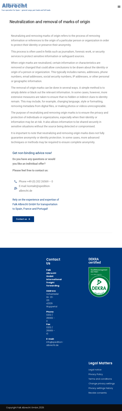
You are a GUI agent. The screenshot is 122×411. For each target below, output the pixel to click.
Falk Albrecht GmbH (24, 204)
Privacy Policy (96, 374)
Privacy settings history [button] (101, 388)
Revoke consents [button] (98, 392)
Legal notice (95, 369)
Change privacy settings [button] (102, 383)
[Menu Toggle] (119, 6)
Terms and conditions (100, 378)
